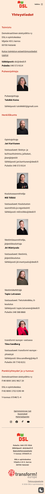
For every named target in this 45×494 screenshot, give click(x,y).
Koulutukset (22, 414)
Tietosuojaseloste (35, 481)
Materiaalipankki (22, 417)
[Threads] (34, 427)
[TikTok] (22, 427)
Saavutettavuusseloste (22, 451)
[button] (41, 490)
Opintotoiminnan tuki (22, 411)
